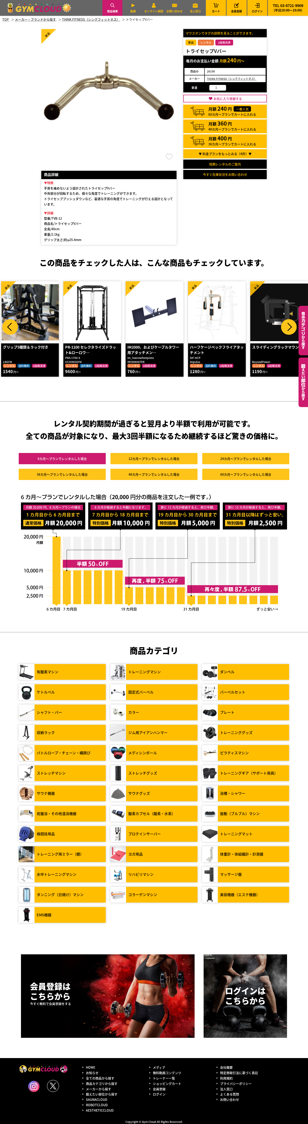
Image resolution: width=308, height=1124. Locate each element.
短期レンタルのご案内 (225, 164)
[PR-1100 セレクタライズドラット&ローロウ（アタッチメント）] (92, 312)
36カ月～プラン (62, 474)
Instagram (33, 1086)
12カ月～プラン (154, 458)
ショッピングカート (167, 1083)
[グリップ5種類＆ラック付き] (30, 312)
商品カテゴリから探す (101, 1083)
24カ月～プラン (245, 458)
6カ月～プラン (62, 458)
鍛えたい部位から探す (303, 382)
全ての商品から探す (100, 1078)
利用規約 (226, 1078)
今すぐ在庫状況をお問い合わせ (225, 174)
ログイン (257, 11)
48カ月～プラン (154, 474)
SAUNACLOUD (96, 1099)
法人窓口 (195, 11)
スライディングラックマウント (277, 347)
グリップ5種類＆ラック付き (25, 347)
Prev (10, 327)
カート (216, 7)
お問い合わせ (174, 11)
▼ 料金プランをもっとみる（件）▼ (225, 153)
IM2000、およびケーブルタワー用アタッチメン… (153, 349)
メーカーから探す (98, 1089)
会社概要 (226, 1067)
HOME (90, 1067)
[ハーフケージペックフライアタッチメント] (217, 312)
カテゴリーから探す (303, 330)
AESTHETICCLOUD (100, 1110)
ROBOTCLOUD (97, 1105)
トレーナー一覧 (164, 1078)
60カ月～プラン (245, 474)
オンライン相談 (153, 11)
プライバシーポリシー (236, 1083)
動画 (133, 11)
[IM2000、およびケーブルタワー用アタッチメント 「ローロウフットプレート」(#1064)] (154, 312)
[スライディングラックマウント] (279, 312)
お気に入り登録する (228, 98)
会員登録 (236, 11)
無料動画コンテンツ (167, 1072)
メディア (159, 1067)
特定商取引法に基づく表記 (239, 1072)
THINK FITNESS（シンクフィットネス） (232, 79)
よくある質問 (229, 1094)
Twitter (53, 1086)
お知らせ (92, 1072)
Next (289, 327)
